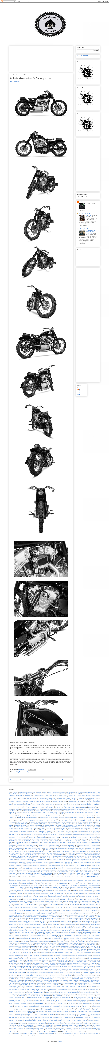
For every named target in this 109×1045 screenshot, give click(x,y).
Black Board (57, 812)
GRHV (64, 873)
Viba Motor (91, 1020)
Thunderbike (18, 1008)
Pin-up (30, 957)
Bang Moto (41, 807)
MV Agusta (16, 941)
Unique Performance (58, 1017)
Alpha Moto (74, 799)
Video (50, 1022)
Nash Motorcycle (47, 941)
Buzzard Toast (76, 823)
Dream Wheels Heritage (79, 849)
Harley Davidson (20, 772)
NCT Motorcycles (80, 941)
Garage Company (84, 865)
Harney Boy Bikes (95, 880)
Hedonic (91, 882)
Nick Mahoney (45, 943)
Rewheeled (30, 969)
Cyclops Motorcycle (71, 840)
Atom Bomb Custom (30, 804)
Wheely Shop (20, 1028)
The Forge (79, 1003)
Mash (73, 922)
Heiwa (96, 882)
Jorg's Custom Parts (71, 898)
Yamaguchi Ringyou (43, 1031)
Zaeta (56, 1033)
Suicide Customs (72, 995)
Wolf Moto (75, 1028)
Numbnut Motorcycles (13, 947)
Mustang (10, 941)
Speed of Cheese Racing (19, 992)
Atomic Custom (40, 804)
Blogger (59, 1041)
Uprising (86, 1017)
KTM (16, 910)
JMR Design (94, 896)
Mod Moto (15, 930)
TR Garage (48, 1011)
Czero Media (92, 840)
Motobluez (37, 935)
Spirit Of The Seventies (73, 992)
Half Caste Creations (77, 874)
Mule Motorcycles (77, 940)
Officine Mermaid (25, 949)
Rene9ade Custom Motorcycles (75, 966)
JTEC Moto (18, 899)
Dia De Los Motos (64, 846)
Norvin (38, 946)
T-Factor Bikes (34, 998)
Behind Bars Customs (77, 809)
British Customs (39, 820)
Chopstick (83, 831)
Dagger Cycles (23, 842)
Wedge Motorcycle (29, 1026)
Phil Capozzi (24, 957)
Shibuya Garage (49, 984)
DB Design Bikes (48, 843)
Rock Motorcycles (43, 972)
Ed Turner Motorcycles (78, 853)
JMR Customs (88, 896)
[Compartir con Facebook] (33, 770)
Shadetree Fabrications (65, 983)
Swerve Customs (91, 997)
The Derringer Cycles (24, 1003)
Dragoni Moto (69, 849)
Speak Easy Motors (84, 990)
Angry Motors (54, 801)
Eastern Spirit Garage (43, 853)
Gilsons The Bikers (57, 870)
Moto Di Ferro (40, 932)
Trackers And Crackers (57, 1011)
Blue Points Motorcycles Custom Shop (88, 813)
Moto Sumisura (85, 933)
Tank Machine (29, 1000)
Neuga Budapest (22, 943)
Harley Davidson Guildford (43, 878)
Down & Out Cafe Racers (15, 850)
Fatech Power (96, 857)
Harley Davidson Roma (54, 880)
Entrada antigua (67, 780)
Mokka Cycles (43, 930)
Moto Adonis (17, 932)
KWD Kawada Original (54, 910)
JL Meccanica (72, 896)
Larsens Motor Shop (82, 912)
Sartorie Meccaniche (95, 980)
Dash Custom (95, 842)
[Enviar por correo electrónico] (28, 770)
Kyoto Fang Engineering (72, 910)
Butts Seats (69, 823)
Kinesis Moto (17, 905)
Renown (85, 966)
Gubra (92, 873)
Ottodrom (98, 952)
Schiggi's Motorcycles (41, 981)
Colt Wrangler (68, 834)
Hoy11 (10, 888)
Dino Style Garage (83, 846)
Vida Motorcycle (43, 1022)
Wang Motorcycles (87, 1025)
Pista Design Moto (36, 957)
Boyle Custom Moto (33, 819)
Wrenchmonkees (91, 1029)
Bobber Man (66, 815)
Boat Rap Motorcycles (30, 815)
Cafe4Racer (23, 826)
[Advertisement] (41, 58)
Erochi (40, 856)
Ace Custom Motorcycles (73, 796)
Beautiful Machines (47, 809)
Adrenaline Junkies (61, 798)
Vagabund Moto (63, 1019)
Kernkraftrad (16, 904)
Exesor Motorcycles (19, 857)
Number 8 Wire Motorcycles (91, 946)
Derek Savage (12, 846)
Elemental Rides (59, 854)
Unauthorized (43, 1015)
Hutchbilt (44, 888)
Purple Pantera (22, 960)
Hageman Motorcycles (45, 874)
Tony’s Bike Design (57, 1009)
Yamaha (53, 1032)
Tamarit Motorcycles (93, 998)
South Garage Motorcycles (40, 991)
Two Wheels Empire (14, 1015)
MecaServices (38, 926)
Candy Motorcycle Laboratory (70, 826)
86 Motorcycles (95, 795)
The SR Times (17, 1006)
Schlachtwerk (51, 981)
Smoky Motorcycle (53, 989)
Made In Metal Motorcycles (82, 919)
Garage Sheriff (55, 867)
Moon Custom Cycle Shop (83, 930)
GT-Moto (87, 873)
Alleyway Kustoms (50, 799)
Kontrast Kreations (48, 907)
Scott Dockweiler (59, 981)
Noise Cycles (61, 944)
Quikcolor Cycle (74, 960)
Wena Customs (39, 1026)
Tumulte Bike (65, 1014)
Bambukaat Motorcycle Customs (15, 807)
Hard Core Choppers (76, 876)
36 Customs (61, 793)
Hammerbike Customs (24, 876)
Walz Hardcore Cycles (66, 1025)
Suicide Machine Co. (82, 995)
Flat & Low (93, 859)
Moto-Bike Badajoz (95, 933)
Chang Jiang (31, 829)
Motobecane (25, 935)
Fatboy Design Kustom (79, 857)
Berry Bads (48, 810)
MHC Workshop (68, 927)
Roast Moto (86, 970)
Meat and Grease (30, 926)
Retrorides (76, 967)
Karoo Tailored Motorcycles (84, 901)
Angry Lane (33, 801)
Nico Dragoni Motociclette (72, 943)
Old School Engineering (51, 950)
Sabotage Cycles (37, 978)
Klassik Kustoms (81, 905)
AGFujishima (87, 798)
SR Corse (34, 994)
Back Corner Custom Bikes (33, 806)
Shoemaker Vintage (95, 984)
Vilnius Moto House (77, 1022)
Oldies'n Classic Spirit (63, 950)
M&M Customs (73, 918)
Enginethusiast (13, 856)
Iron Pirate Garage (13, 893)
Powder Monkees (13, 958)
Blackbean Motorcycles (20, 813)
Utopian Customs (36, 1019)
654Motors (11, 795)
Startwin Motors (48, 994)
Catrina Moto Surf (34, 828)
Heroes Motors (35, 883)
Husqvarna (34, 888)
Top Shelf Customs (88, 1009)
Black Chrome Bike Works (68, 812)
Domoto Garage (71, 848)
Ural (90, 1017)
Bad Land (52, 806)
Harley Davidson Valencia (78, 880)
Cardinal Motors (90, 826)
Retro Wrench (69, 967)
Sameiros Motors (38, 980)
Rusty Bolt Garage (75, 977)
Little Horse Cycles (79, 915)
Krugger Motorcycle (83, 908)
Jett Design (35, 896)
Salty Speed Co (13, 980)
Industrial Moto (21, 891)
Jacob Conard (23, 895)
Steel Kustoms (81, 994)
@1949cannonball (23, 792)
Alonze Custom (65, 799)
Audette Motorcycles (50, 804)
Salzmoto (20, 980)
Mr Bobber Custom (24, 940)
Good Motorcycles (33, 871)
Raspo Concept (96, 961)
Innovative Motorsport (68, 891)
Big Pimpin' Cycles (89, 810)
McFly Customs (72, 924)
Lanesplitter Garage (71, 912)
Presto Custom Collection (44, 958)
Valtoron (90, 1019)
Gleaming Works (91, 870)
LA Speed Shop (53, 912)
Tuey (61, 1014)
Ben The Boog (92, 809)
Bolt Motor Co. (21, 817)
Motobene (32, 935)
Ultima (37, 1015)
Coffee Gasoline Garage (44, 834)
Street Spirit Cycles (38, 995)
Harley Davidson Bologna (20, 878)
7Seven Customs (86, 795)
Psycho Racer (72, 958)
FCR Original (12, 859)
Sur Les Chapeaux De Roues (35, 997)
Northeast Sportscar (26, 946)
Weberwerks (21, 1026)
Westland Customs (81, 1026)
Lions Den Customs (71, 915)
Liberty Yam (40, 915)
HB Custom (62, 882)
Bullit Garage (89, 822)
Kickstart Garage (64, 904)
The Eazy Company (50, 1003)
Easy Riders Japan (54, 853)
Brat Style (72, 819)
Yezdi (87, 1031)
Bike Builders (97, 810)
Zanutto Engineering (68, 1033)
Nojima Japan (69, 944)
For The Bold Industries (55, 860)
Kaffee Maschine (13, 901)
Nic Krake (38, 943)
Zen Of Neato (86, 1033)
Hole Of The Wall (54, 885)
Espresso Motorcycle (57, 856)
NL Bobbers (36, 944)
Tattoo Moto (92, 1000)
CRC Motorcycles (51, 837)
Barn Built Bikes (76, 807)
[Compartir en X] (32, 770)
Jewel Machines (43, 896)
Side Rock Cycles (50, 986)
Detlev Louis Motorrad (42, 846)
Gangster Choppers (52, 865)
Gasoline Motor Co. (41, 868)
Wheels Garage (13, 1028)
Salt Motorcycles (97, 978)
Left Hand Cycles (51, 913)
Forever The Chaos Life (66, 860)
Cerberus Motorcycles (85, 828)
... (9, 792)
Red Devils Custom (21, 964)
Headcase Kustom (83, 882)
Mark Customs (36, 922)
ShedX (32, 984)
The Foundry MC (86, 1003)
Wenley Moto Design (48, 1026)
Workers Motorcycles (26, 1029)
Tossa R (12, 1011)
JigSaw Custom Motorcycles (54, 896)
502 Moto (89, 793)
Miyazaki (86, 929)
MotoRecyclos (41, 938)
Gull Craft (97, 873)
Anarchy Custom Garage (16, 801)
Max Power (50, 924)
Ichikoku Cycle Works (61, 888)
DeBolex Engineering (31, 845)
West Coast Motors (72, 1026)
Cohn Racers (61, 834)
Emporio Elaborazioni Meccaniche (92, 854)
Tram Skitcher (65, 1011)
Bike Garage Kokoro (15, 812)
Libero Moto (20, 915)
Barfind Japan (67, 807)
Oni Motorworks (36, 952)
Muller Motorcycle (86, 940)
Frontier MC (28, 863)
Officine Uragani (70, 949)
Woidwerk (62, 1028)
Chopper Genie (68, 831)
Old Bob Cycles (18, 950)
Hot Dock (64, 887)
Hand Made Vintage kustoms (36, 876)
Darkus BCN (79, 842)
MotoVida (11, 940)
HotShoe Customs (79, 887)
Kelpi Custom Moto (66, 902)
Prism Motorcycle (55, 958)
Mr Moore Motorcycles (35, 940)
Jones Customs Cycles (52, 898)
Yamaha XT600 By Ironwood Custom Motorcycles (90, 232)
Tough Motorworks (25, 1011)
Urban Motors (13, 1019)
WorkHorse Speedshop (38, 1029)
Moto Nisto (46, 933)
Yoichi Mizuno (92, 1031)
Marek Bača (19, 922)
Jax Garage (69, 895)
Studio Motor (47, 995)
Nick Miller (51, 943)
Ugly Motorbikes (24, 1015)
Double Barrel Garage (80, 848)
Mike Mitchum (32, 929)
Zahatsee (60, 1033)
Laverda (90, 912)
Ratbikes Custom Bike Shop (16, 963)
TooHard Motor (80, 1009)
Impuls (37, 890)
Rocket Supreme (56, 974)
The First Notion (72, 1003)
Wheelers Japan (97, 1026)
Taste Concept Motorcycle (83, 1000)
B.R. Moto (13, 806)
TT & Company (34, 1014)
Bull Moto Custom (65, 822)
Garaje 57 (79, 867)
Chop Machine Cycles (24, 831)
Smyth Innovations (63, 989)
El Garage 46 (23, 854)
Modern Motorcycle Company (32, 930)
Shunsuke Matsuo (30, 986)
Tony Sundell (49, 1009)
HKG (40, 885)
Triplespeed (17, 1012)
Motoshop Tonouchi (75, 938)
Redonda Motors (76, 964)
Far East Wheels (69, 857)
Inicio (42, 780)
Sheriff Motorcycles (39, 984)
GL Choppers (65, 870)
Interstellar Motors (77, 891)
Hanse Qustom (66, 876)
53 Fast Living (96, 793)
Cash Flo (27, 828)
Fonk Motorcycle (46, 860)
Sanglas (70, 980)
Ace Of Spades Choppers (84, 796)
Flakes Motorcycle (84, 859)
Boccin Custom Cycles (88, 815)
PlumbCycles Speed (79, 957)
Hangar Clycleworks (57, 876)
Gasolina (33, 868)
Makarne (70, 921)
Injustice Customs (58, 891)
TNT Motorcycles (88, 1008)
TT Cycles (51, 1014)
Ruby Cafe (19, 977)
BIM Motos (38, 812)
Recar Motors (85, 963)
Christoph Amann (95, 831)
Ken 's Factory (75, 902)
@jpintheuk (39, 792)
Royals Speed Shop (90, 975)
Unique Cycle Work (35, 1017)
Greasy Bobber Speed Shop (25, 873)
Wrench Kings (70, 1029)
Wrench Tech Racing (80, 1029)
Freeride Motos (90, 862)
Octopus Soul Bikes (67, 947)
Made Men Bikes (94, 919)
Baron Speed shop (92, 807)
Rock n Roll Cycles (52, 972)
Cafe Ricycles (96, 825)
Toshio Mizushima (96, 1009)
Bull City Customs (43, 822)
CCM (58, 828)
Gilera (50, 870)
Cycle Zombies (54, 840)
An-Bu (86, 800)
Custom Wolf (92, 839)
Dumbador (74, 851)
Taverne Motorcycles (19, 1001)
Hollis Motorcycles (73, 885)
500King (83, 793)
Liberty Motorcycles (33, 915)
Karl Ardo (66, 901)
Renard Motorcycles (52, 966)
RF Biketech (46, 969)
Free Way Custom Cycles (80, 862)
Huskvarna (28, 888)
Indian (74, 890)
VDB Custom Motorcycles (30, 1020)
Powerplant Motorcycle (31, 958)
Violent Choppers (60, 1023)
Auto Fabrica (97, 804)
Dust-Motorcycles (82, 851)
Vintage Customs (22, 1023)
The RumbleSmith (77, 1005)
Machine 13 (22, 919)
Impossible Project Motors (30, 890)
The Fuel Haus (94, 1003)
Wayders (15, 1026)
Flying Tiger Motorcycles (18, 860)
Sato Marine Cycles (15, 981)
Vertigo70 (79, 1020)
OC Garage (49, 947)
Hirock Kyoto (23, 885)
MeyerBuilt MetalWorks (58, 927)
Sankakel (76, 980)
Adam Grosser (22, 798)
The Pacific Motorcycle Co (66, 1005)
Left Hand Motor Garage (62, 913)
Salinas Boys (89, 978)
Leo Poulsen (94, 913)
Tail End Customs (50, 998)
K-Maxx (75, 899)
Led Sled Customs (40, 913)
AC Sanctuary (63, 796)
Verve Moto (85, 1020)
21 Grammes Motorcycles (26, 793)
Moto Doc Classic (50, 932)
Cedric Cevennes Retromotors (73, 828)
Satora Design (25, 981)
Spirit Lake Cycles (62, 992)
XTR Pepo (33, 1031)
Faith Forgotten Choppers (52, 857)
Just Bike (49, 899)
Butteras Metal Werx (61, 823)
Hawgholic (35, 882)
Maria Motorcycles (27, 922)
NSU (72, 946)
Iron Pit (20, 893)
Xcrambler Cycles (25, 1031)
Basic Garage (16, 809)
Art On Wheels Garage (37, 803)
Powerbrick (21, 958)
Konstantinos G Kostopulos (37, 907)
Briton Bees (47, 820)
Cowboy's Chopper (93, 836)
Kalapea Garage (49, 901)
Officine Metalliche (33, 949)
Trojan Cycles (73, 1012)
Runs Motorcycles (50, 977)
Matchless (90, 922)
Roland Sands (86, 974)
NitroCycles (25, 944)
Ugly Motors (32, 1015)
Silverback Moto (65, 986)
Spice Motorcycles (38, 992)
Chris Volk (88, 831)
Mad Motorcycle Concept (50, 919)
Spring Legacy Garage (25, 994)
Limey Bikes (62, 915)
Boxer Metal (25, 819)
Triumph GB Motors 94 (52, 1012)
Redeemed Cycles (54, 964)
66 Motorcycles (19, 795)
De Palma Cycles (74, 843)
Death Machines (91, 843)
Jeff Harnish (81, 895)
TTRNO (56, 1014)
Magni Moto (20, 921)
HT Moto (22, 888)
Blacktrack (49, 813)
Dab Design (16, 842)
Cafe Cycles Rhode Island (19, 825)
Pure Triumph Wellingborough (93, 958)
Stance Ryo (41, 994)
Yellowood (75, 1031)
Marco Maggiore (12, 922)
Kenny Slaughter (91, 902)
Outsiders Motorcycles (15, 953)
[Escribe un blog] (30, 770)
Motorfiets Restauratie (58, 938)
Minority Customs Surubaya (65, 929)
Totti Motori (18, 1011)
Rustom (67, 977)
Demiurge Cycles (79, 845)
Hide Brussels (54, 883)
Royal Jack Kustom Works (79, 975)
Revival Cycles (21, 969)
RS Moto (97, 975)
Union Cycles (92, 1015)
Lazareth (95, 912)
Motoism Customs (77, 935)
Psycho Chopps (65, 958)
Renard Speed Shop (63, 966)
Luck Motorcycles (90, 916)
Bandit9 (35, 807)
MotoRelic (49, 938)
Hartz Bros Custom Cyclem (26, 882)
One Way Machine (15, 81)
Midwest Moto (84, 927)
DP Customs (48, 850)
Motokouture (91, 935)
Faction (43, 857)
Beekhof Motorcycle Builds (66, 809)
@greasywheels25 (31, 792)
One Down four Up (73, 950)
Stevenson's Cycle (12, 995)
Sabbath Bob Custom (28, 978)
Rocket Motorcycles (39, 974)
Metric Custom (49, 927)
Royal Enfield (68, 975)
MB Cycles (56, 924)
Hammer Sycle (14, 876)
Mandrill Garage (87, 921)
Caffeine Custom (36, 826)
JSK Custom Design (94, 898)
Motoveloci (97, 938)
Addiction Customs (51, 798)
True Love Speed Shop (20, 1014)
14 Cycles (81, 792)
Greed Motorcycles (38, 873)
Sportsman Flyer (16, 994)
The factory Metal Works (61, 1003)
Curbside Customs (17, 839)
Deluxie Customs (70, 845)
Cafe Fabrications (30, 825)
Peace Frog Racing (65, 955)
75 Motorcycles (57, 795)
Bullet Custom (73, 822)
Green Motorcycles (48, 873)
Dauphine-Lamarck (13, 843)
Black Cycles (79, 812)
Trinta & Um (11, 1012)
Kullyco (21, 910)
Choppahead (41, 831)
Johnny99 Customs (34, 898)
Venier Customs (62, 1020)
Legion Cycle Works (81, 913)
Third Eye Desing (63, 1006)
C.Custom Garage (88, 823)
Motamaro (11, 932)
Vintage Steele (51, 1023)
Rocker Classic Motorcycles (75, 972)
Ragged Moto (46, 961)
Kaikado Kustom (23, 901)
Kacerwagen (96, 899)
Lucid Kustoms (80, 916)
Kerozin (22, 904)
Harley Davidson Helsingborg (55, 878)
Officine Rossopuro (49, 949)
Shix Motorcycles (84, 984)
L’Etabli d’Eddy (85, 910)
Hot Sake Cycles (71, 887)
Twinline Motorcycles (81, 1014)
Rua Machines (12, 977)
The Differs (32, 1003)
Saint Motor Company (78, 978)
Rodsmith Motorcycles (66, 974)
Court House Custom (83, 836)
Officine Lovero (17, 949)
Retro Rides (63, 967)
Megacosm (66, 926)
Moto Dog (58, 932)
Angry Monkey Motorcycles (43, 801)
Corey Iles (51, 836)
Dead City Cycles (83, 843)
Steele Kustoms (88, 994)
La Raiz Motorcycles (44, 912)
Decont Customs (42, 845)
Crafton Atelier (12, 837)
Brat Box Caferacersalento (63, 819)
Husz (40, 888)
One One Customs (96, 950)
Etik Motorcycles (78, 856)
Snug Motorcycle (72, 989)
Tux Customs (72, 1014)
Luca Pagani (73, 916)
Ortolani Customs (80, 952)
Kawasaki (26, 902)
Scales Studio (33, 981)
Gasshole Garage (61, 868)
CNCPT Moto (28, 834)
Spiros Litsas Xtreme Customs (87, 992)
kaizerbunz (30, 901)
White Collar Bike (29, 1028)
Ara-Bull (89, 801)
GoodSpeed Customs (50, 871)
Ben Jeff (85, 809)
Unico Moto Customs (62, 1015)
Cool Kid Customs (23, 836)
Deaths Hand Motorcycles (19, 845)
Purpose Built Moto (31, 960)
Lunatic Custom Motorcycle (35, 918)
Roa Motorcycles (71, 970)
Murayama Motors (95, 940)
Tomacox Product (12, 1009)
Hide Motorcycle (63, 883)
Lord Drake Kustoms (18, 916)
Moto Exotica (71, 932)
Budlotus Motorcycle (20, 822)
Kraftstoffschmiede (83, 907)
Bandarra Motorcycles (27, 807)
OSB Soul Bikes (88, 952)
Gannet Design (60, 865)
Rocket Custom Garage (18, 974)
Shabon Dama (56, 983)
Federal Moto (30, 859)
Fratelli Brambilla (30, 862)
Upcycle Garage (79, 1017)
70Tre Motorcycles (28, 795)
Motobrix (43, 935)
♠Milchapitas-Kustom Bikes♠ (87, 229)
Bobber (38, 815)
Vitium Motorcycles (79, 1023)
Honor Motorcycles (23, 887)
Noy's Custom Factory (54, 946)
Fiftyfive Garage (59, 859)
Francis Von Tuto (14, 862)
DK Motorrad (28, 848)
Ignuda (78, 888)
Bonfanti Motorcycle (54, 817)
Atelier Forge (85, 803)
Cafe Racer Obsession (68, 825)
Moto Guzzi (96, 932)
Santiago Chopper (84, 980)
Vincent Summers (91, 1022)
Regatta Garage (92, 964)
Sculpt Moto (78, 981)
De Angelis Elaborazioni (65, 843)
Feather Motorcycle (21, 859)
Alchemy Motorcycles (33, 799)
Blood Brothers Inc (69, 813)
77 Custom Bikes (72, 795)
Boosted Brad (81, 817)
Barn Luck (83, 807)
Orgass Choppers (44, 952)
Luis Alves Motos (18, 918)
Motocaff (48, 935)
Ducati (48, 851)
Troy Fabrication (90, 1012)
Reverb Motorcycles (88, 967)
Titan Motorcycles (67, 1008)
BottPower (98, 817)
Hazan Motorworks (53, 882)
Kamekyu (56, 901)
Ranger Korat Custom (81, 961)
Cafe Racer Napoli (56, 825)
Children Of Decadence (13, 831)
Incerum (56, 890)
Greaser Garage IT (13, 873)
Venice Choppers (53, 1020)
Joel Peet (19, 898)
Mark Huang (43, 922)
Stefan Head (96, 994)
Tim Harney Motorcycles (35, 1008)
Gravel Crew (87, 871)
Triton (23, 1012)
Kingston (41, 905)
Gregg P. (55, 873)
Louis (51, 916)
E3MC (97, 851)
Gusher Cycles (24, 874)
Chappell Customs (39, 829)
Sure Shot (47, 997)
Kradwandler (74, 907)
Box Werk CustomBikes (15, 819)
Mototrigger (84, 938)
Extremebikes (28, 857)
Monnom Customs (66, 930)
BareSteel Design (58, 807)
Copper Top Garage (33, 836)
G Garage (12, 865)
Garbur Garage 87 (86, 867)
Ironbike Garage (27, 893)
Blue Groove (77, 813)
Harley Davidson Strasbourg (66, 880)
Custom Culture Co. (35, 839)
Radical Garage (21, 961)
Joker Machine (42, 898)
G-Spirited (18, 865)
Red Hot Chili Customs (32, 964)
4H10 (78, 793)
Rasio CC (89, 961)
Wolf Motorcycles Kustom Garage (85, 1028)
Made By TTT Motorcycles (69, 919)
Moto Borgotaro (25, 932)
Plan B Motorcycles (64, 957)
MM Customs (92, 929)
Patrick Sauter (26, 955)
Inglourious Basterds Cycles (48, 891)
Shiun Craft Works (74, 984)
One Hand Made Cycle (84, 950)
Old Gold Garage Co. (40, 950)
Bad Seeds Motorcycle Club (62, 806)
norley (84, 944)
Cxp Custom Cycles (46, 840)
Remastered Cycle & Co (36, 966)
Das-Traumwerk (86, 842)
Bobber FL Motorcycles (48, 815)
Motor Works (65, 936)
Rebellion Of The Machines (62, 963)
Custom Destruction (45, 839)
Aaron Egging (39, 796)
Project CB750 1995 (82, 55)
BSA (84, 820)
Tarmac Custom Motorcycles (57, 1000)
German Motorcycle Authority (33, 870)
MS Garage (69, 940)
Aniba (60, 801)
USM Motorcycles (28, 1019)
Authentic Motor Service (86, 804)
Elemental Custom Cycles (49, 854)
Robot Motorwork (30, 972)
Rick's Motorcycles (67, 969)
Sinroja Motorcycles (81, 986)
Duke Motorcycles (66, 851)
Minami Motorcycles (55, 929)
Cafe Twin (11, 826)
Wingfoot (57, 1028)
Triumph (29, 1012)
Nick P (56, 943)
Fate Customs (89, 857)
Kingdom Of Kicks (34, 905)
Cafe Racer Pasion (79, 825)
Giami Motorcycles (44, 870)
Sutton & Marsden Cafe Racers (58, 997)
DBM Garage (56, 843)
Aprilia (79, 801)
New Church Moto (31, 943)
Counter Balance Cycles (70, 836)
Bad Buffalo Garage (44, 806)
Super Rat (24, 997)
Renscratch (91, 966)
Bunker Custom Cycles (21, 823)
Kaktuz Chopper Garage (39, 901)
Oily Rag (90, 949)
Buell (27, 822)
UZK (42, 1019)
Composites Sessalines (88, 834)
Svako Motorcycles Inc (79, 997)
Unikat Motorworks (83, 1015)
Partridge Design (18, 955)
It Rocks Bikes (69, 893)
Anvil (65, 801)
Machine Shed (30, 919)
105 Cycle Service (70, 792)
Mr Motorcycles (44, 940)
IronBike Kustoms (35, 893)
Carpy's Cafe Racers (19, 828)
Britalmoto (31, 820)
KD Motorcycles (35, 902)
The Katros (18, 1005)
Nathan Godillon (56, 941)
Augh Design (58, 804)
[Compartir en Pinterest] (35, 770)
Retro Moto (56, 967)
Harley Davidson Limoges (80, 878)
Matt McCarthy (33, 924)
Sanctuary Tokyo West (62, 980)
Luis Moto (26, 918)
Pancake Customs (75, 953)
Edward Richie (88, 853)
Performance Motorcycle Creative (84, 955)
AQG (84, 801)
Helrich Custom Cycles (14, 883)
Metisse (43, 927)
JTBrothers (11, 899)
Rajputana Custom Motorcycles (66, 961)
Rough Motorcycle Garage (40, 975)
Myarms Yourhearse (34, 941)
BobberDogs (73, 815)
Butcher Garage (52, 823)
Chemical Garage (71, 829)
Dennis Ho (86, 845)
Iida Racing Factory (86, 888)
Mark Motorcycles (51, 922)
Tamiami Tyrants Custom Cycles (16, 1000)
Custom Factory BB (54, 839)
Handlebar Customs (48, 876)
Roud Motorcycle (21, 975)
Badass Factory (81, 806)
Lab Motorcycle (61, 912)
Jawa (64, 895)
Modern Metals (22, 930)
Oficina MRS (83, 949)
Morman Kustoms (95, 930)
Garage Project (25, 867)
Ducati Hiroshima (57, 851)
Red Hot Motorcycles (44, 964)
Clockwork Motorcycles (73, 832)
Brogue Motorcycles (55, 820)
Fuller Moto (67, 863)
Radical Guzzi (28, 961)
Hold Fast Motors (46, 885)
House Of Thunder (88, 887)
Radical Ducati (12, 961)
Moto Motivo (39, 933)
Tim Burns (26, 1008)
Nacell (40, 941)
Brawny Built (87, 819)
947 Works (18, 796)
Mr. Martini (61, 940)
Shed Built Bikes (25, 984)
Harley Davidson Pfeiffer (44, 880)
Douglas (97, 848)
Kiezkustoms (91, 904)
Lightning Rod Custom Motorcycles (51, 915)
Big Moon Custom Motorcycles (79, 810)
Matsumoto (21, 924)
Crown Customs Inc (83, 837)
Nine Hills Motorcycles (84, 943)
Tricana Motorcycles (82, 1011)
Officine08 (77, 949)
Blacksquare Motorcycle (31, 813)
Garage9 (73, 867)
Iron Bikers (97, 891)
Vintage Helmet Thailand (32, 1023)
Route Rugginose (59, 975)
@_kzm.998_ (15, 792)
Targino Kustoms (45, 1000)
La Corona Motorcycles (25, 912)
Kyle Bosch (63, 910)
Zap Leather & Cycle (78, 1033)
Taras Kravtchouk (37, 1000)
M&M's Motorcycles (81, 918)
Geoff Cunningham (22, 870)
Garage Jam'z (17, 867)
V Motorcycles (47, 1019)
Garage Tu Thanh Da (65, 867)
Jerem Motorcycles (89, 895)
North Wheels (17, 946)
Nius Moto (31, 944)
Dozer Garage (39, 850)
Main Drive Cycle (54, 921)
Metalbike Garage (23, 927)
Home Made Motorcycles (94, 885)
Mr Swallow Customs (53, 940)
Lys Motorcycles (58, 918)
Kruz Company (93, 908)
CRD (57, 837)
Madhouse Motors (12, 921)
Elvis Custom (80, 854)
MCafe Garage (65, 924)
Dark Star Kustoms (71, 842)
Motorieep (66, 938)
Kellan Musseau (57, 902)
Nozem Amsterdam (64, 946)
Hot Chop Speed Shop (54, 887)
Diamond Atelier (73, 846)
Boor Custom (74, 817)
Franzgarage (22, 862)
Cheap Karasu (49, 829)
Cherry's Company (81, 829)
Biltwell (33, 812)
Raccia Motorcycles (83, 960)
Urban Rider (20, 1019)
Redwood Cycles (84, 964)
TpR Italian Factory (40, 1011)
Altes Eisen (81, 799)
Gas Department (19, 868)
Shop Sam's (22, 986)
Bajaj (98, 806)
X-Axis (19, 1031)
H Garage (31, 874)
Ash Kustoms (51, 803)
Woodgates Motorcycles (15, 1029)
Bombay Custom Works (32, 817)
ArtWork (45, 803)
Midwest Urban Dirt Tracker (93, 927)
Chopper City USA (50, 831)
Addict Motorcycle (42, 798)
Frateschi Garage (39, 862)
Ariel (11, 803)
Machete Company (13, 919)
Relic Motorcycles (25, 966)
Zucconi (60, 1034)
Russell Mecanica (60, 977)
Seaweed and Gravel (88, 981)
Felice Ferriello (51, 859)
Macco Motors (94, 918)
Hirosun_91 (29, 885)
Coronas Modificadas (58, 836)
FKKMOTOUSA (76, 859)
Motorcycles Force (31, 938)
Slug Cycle (17, 989)
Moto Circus (33, 932)
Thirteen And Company (74, 1006)
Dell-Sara (63, 845)
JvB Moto (63, 899)
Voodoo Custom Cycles (18, 1025)
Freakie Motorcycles (48, 862)
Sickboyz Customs (40, 986)
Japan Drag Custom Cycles (49, 895)
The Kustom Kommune (28, 1005)
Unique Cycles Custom (47, 1017)
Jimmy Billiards (65, 896)
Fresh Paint (89, 215)
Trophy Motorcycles (81, 1012)
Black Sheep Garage (89, 812)
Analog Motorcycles (95, 800)
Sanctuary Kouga (53, 980)
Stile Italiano (21, 995)
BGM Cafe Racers (67, 810)
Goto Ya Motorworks (60, 871)
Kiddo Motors (84, 904)
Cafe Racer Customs (47, 825)
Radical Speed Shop (38, 961)
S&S (13, 978)
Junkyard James (42, 899)
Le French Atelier (19, 913)
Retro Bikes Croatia (34, 967)
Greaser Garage (95, 871)
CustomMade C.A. (27, 840)
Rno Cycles (63, 970)
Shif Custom (58, 984)
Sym (28, 998)
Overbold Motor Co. (27, 953)
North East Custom (91, 944)
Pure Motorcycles (81, 958)
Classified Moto (46, 833)
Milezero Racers (40, 929)
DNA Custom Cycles (47, 848)
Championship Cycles (21, 829)
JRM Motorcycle (84, 898)
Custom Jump (77, 839)
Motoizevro (85, 935)
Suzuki (68, 997)
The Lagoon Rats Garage (40, 1005)
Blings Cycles (56, 813)
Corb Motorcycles (43, 836)
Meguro (71, 926)
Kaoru (61, 901)
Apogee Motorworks (72, 801)
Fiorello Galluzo (68, 859)
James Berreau (31, 895)
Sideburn (58, 986)
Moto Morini (32, 933)
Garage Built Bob (74, 865)
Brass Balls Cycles (51, 819)
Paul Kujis (51, 955)
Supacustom (17, 997)
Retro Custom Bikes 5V (46, 967)
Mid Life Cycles (77, 927)
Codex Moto (35, 834)
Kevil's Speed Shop (30, 904)
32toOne (55, 793)
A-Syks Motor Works (32, 796)
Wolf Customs (68, 1028)
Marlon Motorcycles (67, 922)
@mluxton (45, 792)
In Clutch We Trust (44, 890)
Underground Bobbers (52, 1015)
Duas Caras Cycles (39, 851)
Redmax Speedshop (66, 964)
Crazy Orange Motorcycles (40, 837)
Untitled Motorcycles (68, 1017)
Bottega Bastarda (90, 817)
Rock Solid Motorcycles (62, 972)
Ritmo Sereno (29, 970)
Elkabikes (67, 854)
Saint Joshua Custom (67, 978)
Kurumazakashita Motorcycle (31, 910)
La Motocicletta (35, 912)
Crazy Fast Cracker (20, 837)
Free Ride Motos (69, 862)
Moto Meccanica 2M (24, 933)
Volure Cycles (94, 1023)
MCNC (78, 924)
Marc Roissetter (96, 921)
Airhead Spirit (94, 798)
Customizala (18, 840)
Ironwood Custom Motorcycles (56, 893)
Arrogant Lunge (28, 803)
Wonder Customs (96, 1028)
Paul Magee (57, 955)
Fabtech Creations (36, 857)
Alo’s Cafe (59, 799)
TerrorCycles (51, 1001)
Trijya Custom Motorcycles (94, 1011)
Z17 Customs (40, 1033)
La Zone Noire (83, 202)
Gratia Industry (79, 871)
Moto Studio (78, 933)
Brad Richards (43, 819)
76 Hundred (64, 795)
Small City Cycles (25, 989)
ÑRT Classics (42, 947)
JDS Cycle (75, 895)
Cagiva (42, 826)
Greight (60, 873)
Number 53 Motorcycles (79, 946)
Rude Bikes (25, 977)
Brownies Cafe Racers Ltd (76, 820)
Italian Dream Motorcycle (89, 893)
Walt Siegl (57, 1025)
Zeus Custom (17, 1034)
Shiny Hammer (66, 984)
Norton (33, 946)
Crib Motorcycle (64, 837)
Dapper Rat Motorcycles (53, 842)
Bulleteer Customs (81, 822)
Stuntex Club (65, 995)
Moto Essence (64, 932)
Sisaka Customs (91, 986)
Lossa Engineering (42, 916)
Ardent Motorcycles (96, 801)
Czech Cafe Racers (84, 840)
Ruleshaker (41, 977)
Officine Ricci (41, 949)
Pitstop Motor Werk (54, 957)
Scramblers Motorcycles (69, 981)
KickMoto (56, 904)
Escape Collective (47, 856)
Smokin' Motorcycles (45, 989)
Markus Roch (59, 922)
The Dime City (39, 1003)
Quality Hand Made (52, 960)
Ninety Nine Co (94, 943)
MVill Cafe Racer (24, 941)
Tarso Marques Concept (71, 1000)
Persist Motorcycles (16, 957)
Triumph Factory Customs (41, 1012)
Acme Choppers (94, 796)
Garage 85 (67, 865)
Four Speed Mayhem (96, 860)
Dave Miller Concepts (24, 843)
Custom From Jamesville (66, 839)
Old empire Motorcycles (28, 950)
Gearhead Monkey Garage (83, 868)
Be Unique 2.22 (38, 809)
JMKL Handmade (80, 896)
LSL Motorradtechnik (65, 916)
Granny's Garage (70, 871)
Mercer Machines (14, 927)
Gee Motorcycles (94, 868)
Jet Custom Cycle (27, 896)
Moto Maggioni (15, 933)
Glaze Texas (83, 870)
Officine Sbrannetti (61, 949)
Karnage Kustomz (73, 901)
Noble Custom (53, 944)
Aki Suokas (12, 799)
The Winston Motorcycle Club (46, 1006)
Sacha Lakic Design (58, 978)
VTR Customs (45, 1025)
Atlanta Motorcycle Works (19, 804)
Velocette (39, 1020)
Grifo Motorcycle (71, 873)
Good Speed (42, 871)
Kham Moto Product (42, 904)
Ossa (94, 952)
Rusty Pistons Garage (85, 977)
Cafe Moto (38, 825)
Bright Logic (17, 820)
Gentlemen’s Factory (13, 870)
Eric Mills (29, 856)
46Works (68, 793)
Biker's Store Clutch (26, 812)
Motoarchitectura (18, 935)
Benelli (20, 810)
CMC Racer (22, 834)
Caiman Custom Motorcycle (51, 826)
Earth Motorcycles (20, 853)
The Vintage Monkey (34, 1006)
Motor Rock (56, 937)
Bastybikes (22, 809)
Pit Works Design (45, 957)
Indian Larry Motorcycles (83, 890)
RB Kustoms (45, 963)
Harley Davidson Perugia (33, 880)
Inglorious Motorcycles (36, 891)
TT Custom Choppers (43, 1014)
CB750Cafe (42, 828)
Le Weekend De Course (30, 913)
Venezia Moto (46, 1020)
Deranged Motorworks (94, 845)
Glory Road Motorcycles (23, 871)
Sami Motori (46, 980)
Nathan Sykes (64, 941)
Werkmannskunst (58, 1026)
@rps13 (49, 792)
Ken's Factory (83, 902)
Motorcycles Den (22, 938)
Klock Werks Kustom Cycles (91, 905)
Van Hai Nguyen (97, 1019)
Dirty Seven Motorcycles (18, 848)
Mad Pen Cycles (59, 919)
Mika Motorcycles (24, 929)
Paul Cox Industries (34, 955)
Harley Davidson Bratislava (31, 878)
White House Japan (49, 1028)
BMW (17, 816)
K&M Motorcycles (88, 899)
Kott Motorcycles (58, 907)
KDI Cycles (42, 902)
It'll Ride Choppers (78, 893)
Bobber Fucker (59, 815)
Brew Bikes (94, 819)
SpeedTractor (29, 992)
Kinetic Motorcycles (25, 905)
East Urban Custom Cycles (31, 853)
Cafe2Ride (17, 826)
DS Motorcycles (31, 851)
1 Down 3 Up (62, 792)
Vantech (20, 1020)
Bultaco (97, 822)
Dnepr (53, 848)
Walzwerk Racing (77, 1025)
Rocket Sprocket (47, 974)
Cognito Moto (54, 834)
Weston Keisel (89, 1026)
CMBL (17, 834)
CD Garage (62, 828)
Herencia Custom (26, 883)
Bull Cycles (51, 822)
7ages (78, 795)
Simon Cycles (72, 986)
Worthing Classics (49, 1029)
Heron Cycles (42, 883)
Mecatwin (44, 926)
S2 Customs (19, 978)
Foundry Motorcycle (76, 860)
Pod (87, 957)
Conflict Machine (13, 836)
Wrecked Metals (59, 1029)
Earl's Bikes (11, 853)
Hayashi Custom (43, 882)
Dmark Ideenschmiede (36, 848)
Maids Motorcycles (44, 921)
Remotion (45, 966)
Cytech (77, 840)
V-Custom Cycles (55, 1019)
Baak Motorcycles (22, 806)
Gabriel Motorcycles (26, 865)
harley (83, 876)
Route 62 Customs (51, 975)
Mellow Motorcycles (95, 926)
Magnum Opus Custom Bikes (31, 921)
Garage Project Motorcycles (36, 867)
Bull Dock (57, 822)
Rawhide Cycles (36, 963)
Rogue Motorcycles (76, 974)
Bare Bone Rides (49, 807)
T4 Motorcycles (41, 998)
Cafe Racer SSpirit (88, 825)
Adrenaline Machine (71, 798)
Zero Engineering (94, 1033)
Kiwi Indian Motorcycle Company (62, 905)
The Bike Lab (83, 1001)
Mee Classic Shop (59, 926)
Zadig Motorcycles (48, 1033)
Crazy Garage (28, 837)
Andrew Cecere (25, 801)
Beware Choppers (58, 810)
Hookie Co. (36, 887)
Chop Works (33, 831)
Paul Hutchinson (44, 955)
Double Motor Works (90, 848)
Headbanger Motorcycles (73, 882)
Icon (69, 888)
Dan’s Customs (44, 842)
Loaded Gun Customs (90, 915)
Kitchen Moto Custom (50, 905)
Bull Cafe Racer (34, 822)
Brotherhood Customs (65, 820)
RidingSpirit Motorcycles (84, 969)
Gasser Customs (52, 868)
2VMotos (42, 793)
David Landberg (41, 843)
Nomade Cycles (77, 944)
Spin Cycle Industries (51, 992)
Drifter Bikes (16, 851)
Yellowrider (81, 1031)
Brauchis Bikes (80, 819)
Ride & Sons (75, 969)
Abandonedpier (47, 796)
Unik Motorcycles (73, 1015)
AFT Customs (80, 798)
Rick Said (61, 969)
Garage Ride (47, 867)
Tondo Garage (41, 1009)
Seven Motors (40, 983)
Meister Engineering (79, 926)
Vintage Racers (42, 1023)
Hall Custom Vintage (86, 874)
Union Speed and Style (24, 1017)
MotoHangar (68, 935)
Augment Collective (66, 804)
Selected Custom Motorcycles (28, 983)
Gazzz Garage (69, 868)
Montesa (74, 930)
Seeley (17, 983)
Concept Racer (97, 834)
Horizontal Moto (45, 887)
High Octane (72, 883)
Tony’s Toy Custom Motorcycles (69, 1009)
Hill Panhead (92, 883)
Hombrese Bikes (83, 885)
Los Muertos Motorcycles (30, 916)
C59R (10, 825)
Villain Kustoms (69, 1022)
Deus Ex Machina (53, 846)
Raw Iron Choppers (27, 963)
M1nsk (87, 918)
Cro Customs (73, 837)
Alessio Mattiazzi (41, 799)
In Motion (51, 890)
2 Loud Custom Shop (90, 792)
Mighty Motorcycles (13, 929)
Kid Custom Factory (74, 904)
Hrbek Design (15, 888)
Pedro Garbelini (73, 955)
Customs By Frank (36, 840)
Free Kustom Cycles (58, 862)
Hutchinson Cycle (51, 888)
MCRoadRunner (84, 924)
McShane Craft (92, 924)
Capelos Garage (81, 826)
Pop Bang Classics (94, 957)
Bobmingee (79, 815)
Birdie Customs (50, 812)
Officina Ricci (90, 947)
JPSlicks (78, 898)
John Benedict (26, 898)
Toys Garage (32, 1011)
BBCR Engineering (30, 809)
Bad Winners (73, 806)
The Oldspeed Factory (52, 1005)
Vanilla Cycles (13, 1020)
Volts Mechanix (87, 1023)
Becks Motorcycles (56, 809)
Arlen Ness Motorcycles (18, 803)
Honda (11, 887)
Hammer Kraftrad (96, 874)
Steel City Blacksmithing (71, 994)
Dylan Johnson (91, 851)
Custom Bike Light (26, 839)
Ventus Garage (71, 1020)
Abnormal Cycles (55, 796)
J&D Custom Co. (15, 895)
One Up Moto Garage (15, 952)
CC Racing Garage (50, 828)
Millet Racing (46, 929)
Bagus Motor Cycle (90, 806)
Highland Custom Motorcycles (82, 883)
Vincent (84, 1022)
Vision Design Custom (69, 1023)
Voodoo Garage (29, 1025)
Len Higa (88, 913)
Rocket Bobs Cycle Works (88, 972)
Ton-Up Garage (32, 1009)
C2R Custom (96, 823)
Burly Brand (37, 823)
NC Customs (72, 941)
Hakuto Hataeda (68, 874)
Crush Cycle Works (92, 837)
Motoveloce (90, 938)
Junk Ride (35, 899)
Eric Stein (35, 856)
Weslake (65, 1026)
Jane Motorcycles (39, 895)
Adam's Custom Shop (32, 798)
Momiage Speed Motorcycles (54, 930)
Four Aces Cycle (87, 860)
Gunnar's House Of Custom (14, 874)
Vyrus (52, 1025)
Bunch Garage (12, 823)
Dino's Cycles (91, 846)
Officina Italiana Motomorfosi (80, 947)
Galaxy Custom (34, 865)
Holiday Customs (64, 885)
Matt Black (27, 924)
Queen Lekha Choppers (63, 960)
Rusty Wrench (94, 977)
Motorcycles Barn (13, 938)
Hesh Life (48, 883)
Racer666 (91, 960)
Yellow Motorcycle (66, 1031)
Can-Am (59, 826)
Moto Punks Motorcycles (56, 933)
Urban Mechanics (96, 1017)
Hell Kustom (81, 390)
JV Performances (56, 899)
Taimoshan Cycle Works (70, 998)
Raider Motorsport (53, 961)
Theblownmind (56, 1006)
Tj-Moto (74, 1008)
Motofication (61, 935)
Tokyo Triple (96, 1008)
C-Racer (81, 823)
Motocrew (54, 935)
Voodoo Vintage (37, 1025)
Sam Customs (26, 980)
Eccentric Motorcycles (66, 853)
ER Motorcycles (21, 856)
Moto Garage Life (87, 932)
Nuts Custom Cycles (24, 947)
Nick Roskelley (62, 943)
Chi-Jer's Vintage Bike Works (93, 829)
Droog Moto (23, 851)
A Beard (23, 796)
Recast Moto (94, 963)
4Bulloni (74, 793)
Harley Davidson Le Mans (68, 878)
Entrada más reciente (16, 780)
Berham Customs (40, 810)
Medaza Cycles (51, 926)
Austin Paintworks (75, 804)
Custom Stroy (84, 839)
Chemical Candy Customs (86, 213)
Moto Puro (64, 933)
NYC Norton (34, 947)
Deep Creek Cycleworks (53, 845)
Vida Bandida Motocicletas (31, 1022)
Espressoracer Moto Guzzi (68, 856)
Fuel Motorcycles (45, 863)
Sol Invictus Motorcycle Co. (93, 989)
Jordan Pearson (62, 898)
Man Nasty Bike (77, 921)
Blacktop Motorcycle (42, 813)
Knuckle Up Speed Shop (25, 907)
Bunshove (31, 823)
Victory (22, 1022)
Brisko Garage (24, 820)
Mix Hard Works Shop (78, 929)
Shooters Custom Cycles (14, 986)
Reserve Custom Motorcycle (21, 967)
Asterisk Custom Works (60, 803)
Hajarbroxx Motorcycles (58, 874)
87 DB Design (11, 796)
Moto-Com (11, 935)
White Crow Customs (39, 1028)
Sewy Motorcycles (47, 983)
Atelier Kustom (93, 803)
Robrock (36, 972)
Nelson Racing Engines (92, 941)
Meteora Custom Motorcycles (34, 927)
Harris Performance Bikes (14, 882)
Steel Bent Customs (58, 994)
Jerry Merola (18, 896)
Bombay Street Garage (44, 817)
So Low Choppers (82, 989)
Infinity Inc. (27, 891)
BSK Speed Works (92, 820)
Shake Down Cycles (84, 983)
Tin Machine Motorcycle (56, 1008)
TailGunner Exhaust (60, 998)
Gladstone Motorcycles (74, 870)
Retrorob (81, 967)
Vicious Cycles (16, 1022)
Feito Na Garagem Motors (41, 859)
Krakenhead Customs (93, 907)
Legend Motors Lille (72, 913)
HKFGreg (35, 885)
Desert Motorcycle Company (23, 846)
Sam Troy (32, 980)
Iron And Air (90, 891)
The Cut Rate (16, 1003)
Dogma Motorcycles (61, 848)
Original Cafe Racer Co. (70, 952)
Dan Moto (31, 842)
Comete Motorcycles (77, 834)
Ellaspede (72, 854)
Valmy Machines (83, 1019)
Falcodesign (61, 857)
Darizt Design (63, 842)
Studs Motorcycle (57, 995)
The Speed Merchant (88, 1005)
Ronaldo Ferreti (13, 975)
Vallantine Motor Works (74, 1019)
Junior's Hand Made (27, 899)
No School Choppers (45, 944)
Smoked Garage (35, 989)
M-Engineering (65, 918)
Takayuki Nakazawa (82, 998)
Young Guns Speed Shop (29, 1033)
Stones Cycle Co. (29, 995)
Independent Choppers (65, 890)
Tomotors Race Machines (22, 1009)
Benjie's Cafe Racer (28, 810)
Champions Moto (12, 829)
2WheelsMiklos (49, 793)
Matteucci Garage (41, 924)
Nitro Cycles (18, 944)
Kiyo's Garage (73, 905)
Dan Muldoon (37, 842)
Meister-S (87, 926)
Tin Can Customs (46, 1008)
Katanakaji (19, 902)
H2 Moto (36, 874)
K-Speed (81, 899)
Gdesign (75, 868)
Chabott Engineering (95, 828)
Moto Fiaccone (78, 932)
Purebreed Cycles (13, 960)
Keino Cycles (49, 902)
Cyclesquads (62, 840)
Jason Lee (59, 895)
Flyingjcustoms (28, 860)
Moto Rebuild (70, 933)
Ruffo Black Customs (33, 977)
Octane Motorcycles (57, 947)
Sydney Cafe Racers (21, 998)
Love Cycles (56, 916)
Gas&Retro (27, 868)
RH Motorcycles (54, 969)
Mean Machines (21, 926)
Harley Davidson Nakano (21, 880)
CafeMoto (29, 826)
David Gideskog (33, 843)
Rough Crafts (29, 975)
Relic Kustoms (17, 966)
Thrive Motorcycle (85, 1006)
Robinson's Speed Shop (19, 972)
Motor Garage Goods (36, 936)
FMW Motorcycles (36, 860)
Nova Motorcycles (44, 946)
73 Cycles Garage (48, 795)
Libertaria (26, 915)
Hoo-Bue (30, 887)
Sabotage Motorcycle (47, 978)
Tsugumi (28, 1014)
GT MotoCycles (79, 873)
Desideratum (33, 846)
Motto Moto (16, 940)
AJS (99, 798)
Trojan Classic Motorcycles (64, 1012)
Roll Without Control (96, 974)
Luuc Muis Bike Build (48, 918)
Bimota (44, 812)
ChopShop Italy (76, 831)
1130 (76, 792)
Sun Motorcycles (91, 995)
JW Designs (70, 899)
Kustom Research (45, 910)
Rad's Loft (97, 960)
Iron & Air (84, 891)
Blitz (62, 813)
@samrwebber (56, 792)
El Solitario (30, 854)
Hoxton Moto (96, 887)
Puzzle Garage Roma (43, 960)
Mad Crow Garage (38, 919)
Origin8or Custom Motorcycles (56, 952)
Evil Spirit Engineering (87, 856)
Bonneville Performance (64, 817)
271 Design (36, 793)
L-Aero (79, 910)
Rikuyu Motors (93, 969)
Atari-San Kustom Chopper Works (75, 803)
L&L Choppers (93, 910)
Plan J (72, 957)
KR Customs (67, 907)
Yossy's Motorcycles (18, 1033)
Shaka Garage (74, 983)
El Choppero (16, 854)
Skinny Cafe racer (18, 987)
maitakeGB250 (63, 921)
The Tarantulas (25, 1006)
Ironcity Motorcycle (44, 893)
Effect (94, 853)
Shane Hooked (93, 983)
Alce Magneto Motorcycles (22, 799)
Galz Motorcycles (42, 865)
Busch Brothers (44, 823)
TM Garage (80, 1008)
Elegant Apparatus (38, 854)
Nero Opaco (15, 943)
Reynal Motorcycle (38, 969)
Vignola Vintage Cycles (59, 1022)
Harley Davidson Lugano (91, 878)
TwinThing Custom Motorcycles (94, 1014)
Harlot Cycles (87, 880)
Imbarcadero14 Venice (18, 890)
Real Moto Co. (52, 963)
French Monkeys (19, 863)
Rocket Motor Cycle (28, 974)
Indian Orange (93, 890)
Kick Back (49, 904)
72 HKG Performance (38, 795)
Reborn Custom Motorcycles (74, 963)
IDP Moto (74, 888)
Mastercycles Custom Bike (82, 922)
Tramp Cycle (73, 1011)
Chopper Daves (59, 831)
